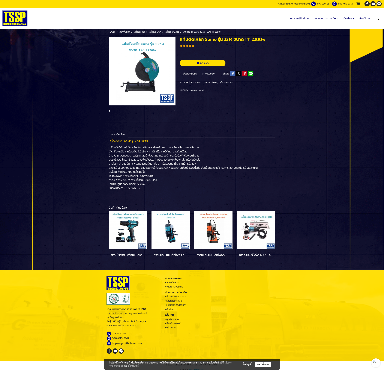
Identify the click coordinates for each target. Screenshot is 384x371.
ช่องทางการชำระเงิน (325, 18)
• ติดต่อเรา (170, 309)
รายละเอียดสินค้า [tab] (118, 134)
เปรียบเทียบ (209, 73)
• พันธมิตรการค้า (173, 323)
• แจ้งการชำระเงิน (173, 301)
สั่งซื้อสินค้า (204, 63)
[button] (377, 18)
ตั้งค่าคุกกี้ (247, 364)
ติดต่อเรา (349, 18)
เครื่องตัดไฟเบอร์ (226, 82)
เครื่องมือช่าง (197, 82)
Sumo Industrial (196, 90)
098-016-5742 (345, 3)
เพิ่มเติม (363, 18)
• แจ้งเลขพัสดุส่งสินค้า (175, 305)
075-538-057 (323, 3)
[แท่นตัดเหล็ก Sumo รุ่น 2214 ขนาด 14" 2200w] (142, 71)
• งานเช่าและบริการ (174, 286)
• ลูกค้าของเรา (172, 319)
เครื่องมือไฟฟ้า (210, 82)
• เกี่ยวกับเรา (171, 327)
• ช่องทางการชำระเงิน (175, 296)
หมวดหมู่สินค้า (298, 18)
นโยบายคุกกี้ (133, 365)
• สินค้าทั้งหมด (172, 282)
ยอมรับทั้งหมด (263, 364)
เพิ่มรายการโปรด (189, 73)
